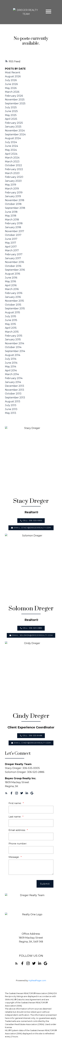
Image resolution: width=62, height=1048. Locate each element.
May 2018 (10, 215)
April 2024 (11, 153)
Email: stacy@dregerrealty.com (32, 528)
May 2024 (11, 149)
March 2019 (12, 188)
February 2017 (13, 254)
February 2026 (14, 95)
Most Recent (12, 72)
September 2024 (15, 134)
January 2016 (13, 297)
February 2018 (14, 223)
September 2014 (15, 351)
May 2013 (10, 413)
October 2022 (13, 165)
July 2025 (11, 107)
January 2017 (13, 258)
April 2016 (11, 285)
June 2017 (11, 239)
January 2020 (13, 180)
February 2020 (14, 177)
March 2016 (12, 289)
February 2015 (13, 335)
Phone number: (18, 843)
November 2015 (14, 300)
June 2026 (11, 84)
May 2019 (10, 184)
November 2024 (15, 130)
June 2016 (11, 277)
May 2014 (10, 366)
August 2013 (12, 401)
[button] (31, 520)
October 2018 (13, 204)
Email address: (17, 830)
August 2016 (12, 273)
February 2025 (14, 122)
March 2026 (12, 91)
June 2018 (11, 211)
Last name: (15, 816)
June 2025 (11, 111)
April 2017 (11, 246)
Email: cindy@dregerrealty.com (32, 743)
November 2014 (14, 343)
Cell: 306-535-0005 (32, 521)
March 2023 (12, 161)
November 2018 (14, 200)
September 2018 (15, 208)
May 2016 (10, 281)
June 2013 (11, 409)
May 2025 (11, 115)
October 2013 (13, 393)
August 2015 (12, 312)
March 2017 (12, 250)
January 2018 (13, 227)
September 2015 (15, 308)
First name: (15, 803)
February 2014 (13, 378)
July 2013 (10, 405)
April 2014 (11, 370)
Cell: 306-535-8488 (32, 736)
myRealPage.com (37, 980)
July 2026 (11, 80)
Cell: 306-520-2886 (32, 628)
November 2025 (15, 99)
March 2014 (12, 374)
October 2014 (13, 347)
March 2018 (12, 219)
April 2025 (11, 118)
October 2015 (13, 304)
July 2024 (11, 142)
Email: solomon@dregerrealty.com (32, 635)
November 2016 (14, 262)
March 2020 (12, 173)
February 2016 (13, 293)
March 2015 (12, 331)
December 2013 (14, 385)
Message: (14, 857)
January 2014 (13, 382)
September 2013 (15, 397)
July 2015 (10, 316)
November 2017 (14, 231)
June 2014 (11, 362)
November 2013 (14, 389)
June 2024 (11, 146)
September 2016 (15, 269)
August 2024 (13, 138)
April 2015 (11, 327)
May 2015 (10, 324)
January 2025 (13, 126)
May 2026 (11, 88)
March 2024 (12, 157)
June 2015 (11, 320)
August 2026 (13, 76)
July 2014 (10, 358)
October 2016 (13, 266)
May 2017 (10, 242)
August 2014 (12, 355)
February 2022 (14, 169)
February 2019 (13, 192)
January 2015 (13, 339)
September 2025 (15, 103)
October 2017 (13, 235)
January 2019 (13, 196)
